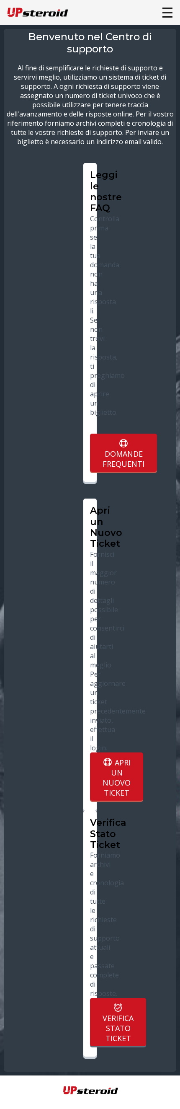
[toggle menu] (167, 12)
